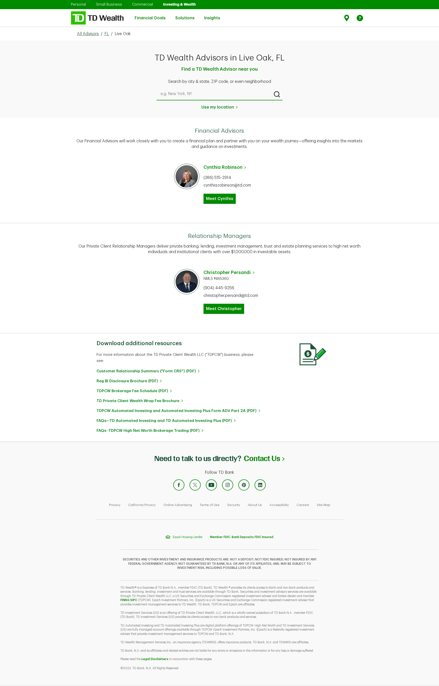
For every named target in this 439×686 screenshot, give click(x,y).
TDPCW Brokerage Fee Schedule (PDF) (132, 391)
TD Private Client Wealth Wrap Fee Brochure (138, 401)
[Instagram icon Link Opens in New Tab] (227, 485)
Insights (212, 15)
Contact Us (264, 458)
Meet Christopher (224, 309)
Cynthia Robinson (222, 167)
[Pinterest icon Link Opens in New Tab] (243, 485)
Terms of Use (210, 505)
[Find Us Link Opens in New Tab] (347, 18)
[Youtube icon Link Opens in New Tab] (211, 485)
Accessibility (279, 505)
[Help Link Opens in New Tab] (360, 18)
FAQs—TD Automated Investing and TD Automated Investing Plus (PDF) (164, 421)
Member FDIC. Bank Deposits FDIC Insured (241, 537)
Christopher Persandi (227, 272)
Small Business (109, 4)
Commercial (142, 4)
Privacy (114, 505)
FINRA (124, 600)
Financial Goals (150, 15)
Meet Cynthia (219, 199)
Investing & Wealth (179, 4)
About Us (255, 505)
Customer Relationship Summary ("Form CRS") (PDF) (146, 371)
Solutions (185, 15)
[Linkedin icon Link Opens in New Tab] (260, 485)
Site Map (323, 505)
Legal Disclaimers (155, 659)
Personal (78, 4)
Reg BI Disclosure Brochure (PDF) (127, 381)
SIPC (133, 600)
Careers (302, 505)
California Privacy (142, 505)
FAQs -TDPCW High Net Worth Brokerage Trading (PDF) (148, 431)
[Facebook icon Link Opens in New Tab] (178, 485)
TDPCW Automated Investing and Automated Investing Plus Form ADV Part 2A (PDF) (177, 411)
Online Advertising (177, 505)
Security (233, 505)
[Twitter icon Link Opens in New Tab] (195, 485)
